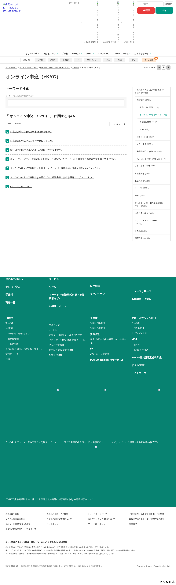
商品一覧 (26, 60)
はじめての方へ (32, 53)
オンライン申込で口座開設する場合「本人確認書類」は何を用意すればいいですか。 (52, 177)
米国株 (52, 60)
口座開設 (146, 10)
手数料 (65, 53)
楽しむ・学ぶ (50, 53)
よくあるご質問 (90, 42)
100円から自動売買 (99, 354)
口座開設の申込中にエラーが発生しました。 (32, 141)
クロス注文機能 (56, 345)
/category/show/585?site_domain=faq (167, 91)
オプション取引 (139, 333)
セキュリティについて (97, 514)
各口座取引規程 (12, 514)
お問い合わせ (74, 3)
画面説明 (142, 238)
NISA (108, 60)
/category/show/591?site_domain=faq (167, 151)
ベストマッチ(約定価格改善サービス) (67, 340)
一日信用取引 (14, 344)
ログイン (164, 10)
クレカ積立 (149, 60)
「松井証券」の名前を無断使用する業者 (146, 514)
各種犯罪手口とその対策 (57, 514)
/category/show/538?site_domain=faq (167, 195)
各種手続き (143, 173)
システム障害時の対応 (15, 519)
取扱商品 (142, 181)
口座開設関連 (148, 122)
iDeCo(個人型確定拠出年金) (147, 357)
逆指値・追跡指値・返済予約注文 (65, 335)
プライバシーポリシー (97, 524)
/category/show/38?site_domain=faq (167, 213)
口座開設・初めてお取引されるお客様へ (55, 68)
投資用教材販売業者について (59, 519)
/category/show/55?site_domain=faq (167, 222)
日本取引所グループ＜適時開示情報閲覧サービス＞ (31, 442)
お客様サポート (141, 53)
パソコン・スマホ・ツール (146, 222)
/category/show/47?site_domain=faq (167, 180)
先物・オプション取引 (143, 318)
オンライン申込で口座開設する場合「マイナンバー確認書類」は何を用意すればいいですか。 (56, 168)
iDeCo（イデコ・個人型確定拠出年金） (149, 204)
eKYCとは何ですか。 (21, 186)
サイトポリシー (53, 524)
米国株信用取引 (98, 328)
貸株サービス (12, 354)
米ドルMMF (138, 365)
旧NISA (137, 345)
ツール (89, 53)
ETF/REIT (54, 330)
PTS (8, 359)
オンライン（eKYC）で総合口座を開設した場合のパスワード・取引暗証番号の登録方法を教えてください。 (63, 159)
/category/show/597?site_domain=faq (167, 136)
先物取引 (135, 323)
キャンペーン (104, 53)
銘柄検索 (168, 4)
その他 (141, 231)
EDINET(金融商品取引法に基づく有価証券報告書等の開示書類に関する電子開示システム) (50, 499)
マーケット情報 (121, 53)
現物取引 (10, 323)
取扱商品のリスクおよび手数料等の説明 (146, 519)
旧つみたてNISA (141, 350)
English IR (128, 42)
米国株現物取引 (98, 323)
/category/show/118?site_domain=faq (167, 173)
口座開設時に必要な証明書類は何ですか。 (31, 131)
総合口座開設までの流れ (61, 350)
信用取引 (10, 328)
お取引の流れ (55, 355)
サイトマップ (138, 373)
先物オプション (92, 60)
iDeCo (119, 60)
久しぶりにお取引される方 (151, 159)
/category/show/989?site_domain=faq (167, 238)
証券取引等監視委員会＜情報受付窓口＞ (84, 442)
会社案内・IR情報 (110, 42)
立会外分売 (54, 325)
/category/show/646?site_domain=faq (167, 204)
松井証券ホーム (11, 68)
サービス (76, 53)
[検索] (160, 4)
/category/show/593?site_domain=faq (167, 100)
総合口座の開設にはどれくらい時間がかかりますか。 (36, 150)
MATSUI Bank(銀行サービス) (106, 359)
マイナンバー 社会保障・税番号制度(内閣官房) (135, 442)
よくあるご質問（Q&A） (29, 68)
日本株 (40, 60)
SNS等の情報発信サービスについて (21, 529)
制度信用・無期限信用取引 (19, 333)
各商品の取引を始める (149, 151)
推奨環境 (133, 524)
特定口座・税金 (144, 213)
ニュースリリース (141, 291)
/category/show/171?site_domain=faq (167, 188)
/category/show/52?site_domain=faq (167, 231)
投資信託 (66, 60)
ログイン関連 (146, 137)
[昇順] (124, 123)
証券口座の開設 (149, 107)
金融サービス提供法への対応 (18, 524)
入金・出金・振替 (145, 166)
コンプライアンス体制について (101, 519)
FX (78, 60)
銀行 (133, 60)
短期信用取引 (14, 339)
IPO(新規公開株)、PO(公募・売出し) (24, 349)
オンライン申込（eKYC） (153, 115)
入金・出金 (145, 144)
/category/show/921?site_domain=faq (167, 166)
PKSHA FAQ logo (167, 582)
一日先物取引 (138, 328)
